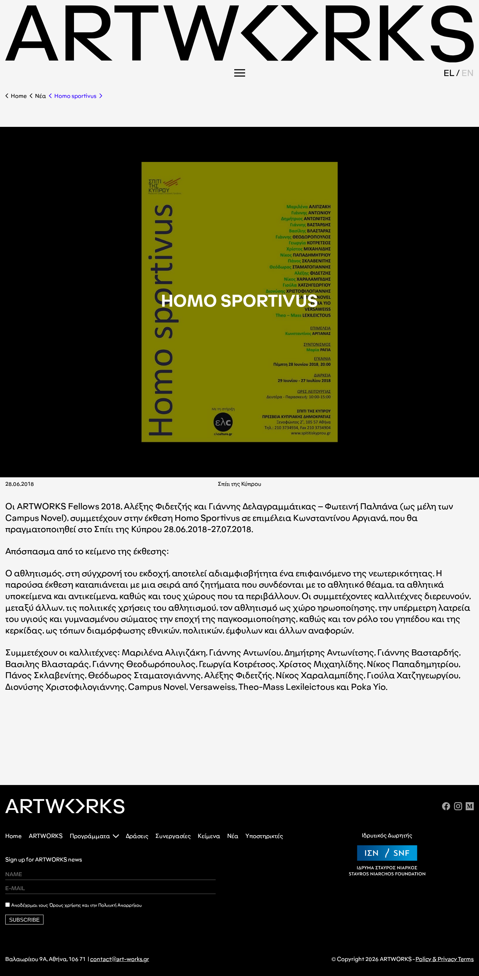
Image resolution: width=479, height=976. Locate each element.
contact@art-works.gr (119, 959)
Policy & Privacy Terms (445, 959)
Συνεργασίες (173, 836)
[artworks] (239, 60)
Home (19, 96)
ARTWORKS (46, 836)
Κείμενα (209, 836)
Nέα (40, 96)
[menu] (239, 73)
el (449, 72)
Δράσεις (137, 836)
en (467, 72)
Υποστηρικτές (264, 836)
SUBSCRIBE (24, 920)
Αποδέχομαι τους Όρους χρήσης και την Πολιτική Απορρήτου (76, 905)
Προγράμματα (90, 836)
